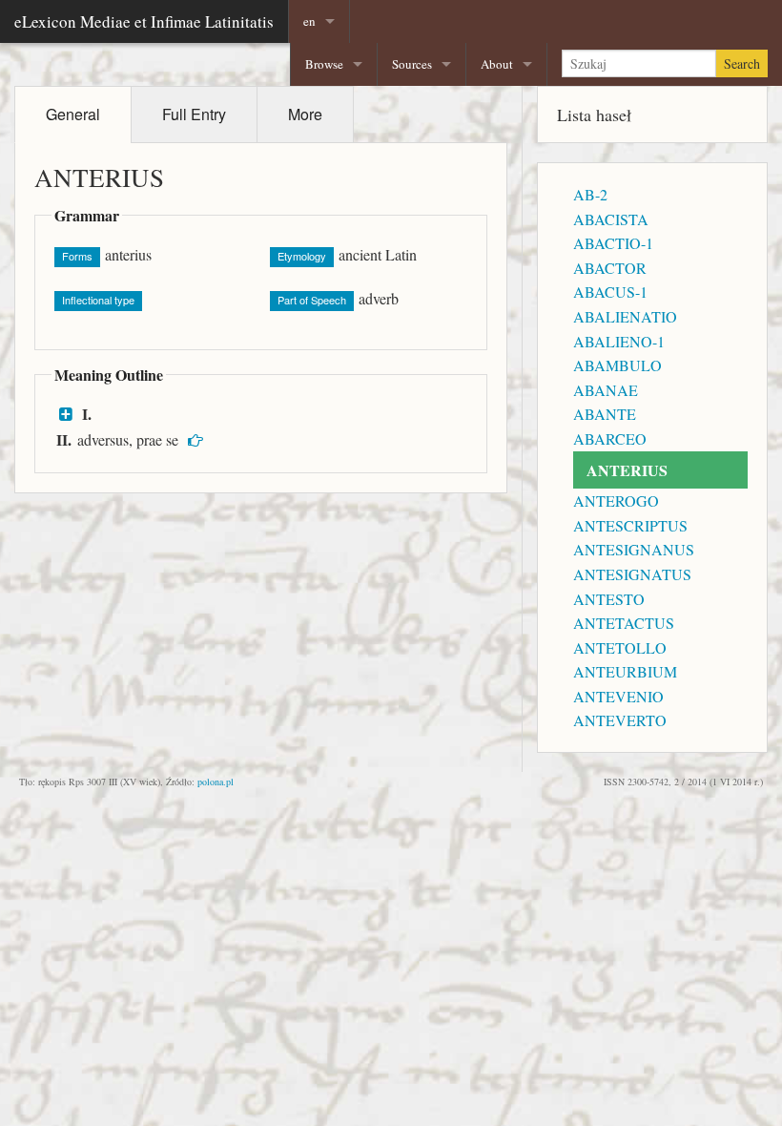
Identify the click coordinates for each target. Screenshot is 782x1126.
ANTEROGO (616, 500)
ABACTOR (610, 268)
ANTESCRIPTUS (630, 525)
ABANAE (605, 390)
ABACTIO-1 (613, 243)
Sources (412, 64)
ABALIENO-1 (619, 341)
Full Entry (194, 114)
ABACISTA (610, 219)
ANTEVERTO (620, 720)
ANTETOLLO (620, 647)
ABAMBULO (617, 365)
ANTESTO (609, 599)
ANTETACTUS (623, 623)
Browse (324, 64)
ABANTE (604, 414)
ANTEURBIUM (625, 671)
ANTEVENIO (618, 696)
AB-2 (590, 194)
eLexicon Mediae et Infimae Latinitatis (144, 21)
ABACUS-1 (610, 292)
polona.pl (215, 781)
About (497, 64)
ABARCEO (610, 438)
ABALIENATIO (625, 316)
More (305, 114)
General (73, 114)
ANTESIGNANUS (633, 549)
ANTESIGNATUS (632, 574)
